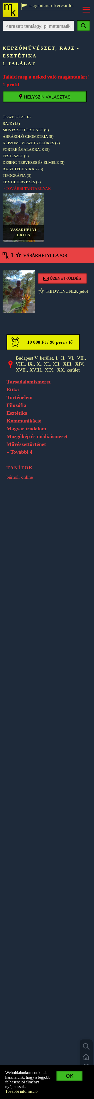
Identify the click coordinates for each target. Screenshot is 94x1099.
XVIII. (36, 370)
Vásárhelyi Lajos (23, 217)
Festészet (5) (16, 156)
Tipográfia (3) (17, 175)
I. (57, 358)
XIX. (50, 370)
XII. (57, 364)
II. (63, 358)
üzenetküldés (65, 278)
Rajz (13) (11, 123)
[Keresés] (86, 1046)
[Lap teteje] (86, 1057)
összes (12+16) (17, 117)
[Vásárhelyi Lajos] (19, 291)
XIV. (79, 364)
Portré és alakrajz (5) (26, 149)
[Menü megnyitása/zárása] (86, 9)
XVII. (21, 370)
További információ (21, 1091)
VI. (71, 358)
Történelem (20, 397)
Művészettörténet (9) (26, 130)
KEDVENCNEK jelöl (63, 291)
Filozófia (16, 405)
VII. (81, 358)
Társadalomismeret (29, 382)
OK (69, 1076)
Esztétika (17, 413)
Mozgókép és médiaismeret (37, 436)
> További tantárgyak (27, 188)
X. (39, 364)
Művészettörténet (26, 444)
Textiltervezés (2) (22, 182)
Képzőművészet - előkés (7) (31, 143)
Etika (13, 389)
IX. (31, 364)
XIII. (68, 364)
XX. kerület (68, 370)
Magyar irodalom (26, 428)
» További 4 (19, 452)
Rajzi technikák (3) (23, 169)
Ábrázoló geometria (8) (28, 136)
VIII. (20, 364)
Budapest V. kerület (34, 358)
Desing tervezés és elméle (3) (33, 162)
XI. (47, 364)
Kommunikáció (24, 421)
